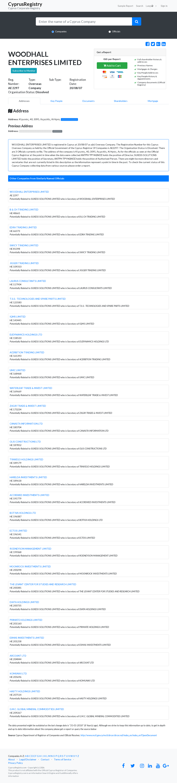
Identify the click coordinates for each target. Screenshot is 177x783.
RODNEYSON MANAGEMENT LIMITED (30, 548)
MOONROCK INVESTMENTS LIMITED (30, 566)
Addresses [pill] (24, 101)
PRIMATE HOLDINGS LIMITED (26, 620)
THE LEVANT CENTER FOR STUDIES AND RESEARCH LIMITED (43, 584)
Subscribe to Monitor (23, 70)
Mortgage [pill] (153, 101)
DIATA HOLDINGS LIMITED (24, 602)
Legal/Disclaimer (27, 759)
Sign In (164, 5)
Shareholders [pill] (120, 101)
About (11, 759)
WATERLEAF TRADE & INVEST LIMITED (31, 388)
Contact (45, 759)
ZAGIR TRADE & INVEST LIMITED (28, 405)
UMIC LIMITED (17, 370)
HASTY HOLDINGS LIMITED (25, 691)
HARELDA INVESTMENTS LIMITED (28, 477)
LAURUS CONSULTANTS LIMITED (28, 281)
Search (139, 5)
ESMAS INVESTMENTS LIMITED (27, 637)
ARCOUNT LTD (18, 655)
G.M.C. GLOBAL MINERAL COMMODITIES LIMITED (37, 709)
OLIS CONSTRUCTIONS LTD (25, 441)
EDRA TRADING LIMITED (23, 227)
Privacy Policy (15, 763)
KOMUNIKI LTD (18, 673)
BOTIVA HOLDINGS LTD (23, 513)
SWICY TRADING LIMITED (24, 245)
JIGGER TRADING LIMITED (24, 263)
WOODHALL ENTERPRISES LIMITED (29, 191)
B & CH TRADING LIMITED (24, 209)
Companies (61, 31)
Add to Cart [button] (113, 65)
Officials (116, 31)
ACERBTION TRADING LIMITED (27, 352)
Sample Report (125, 5)
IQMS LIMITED (18, 316)
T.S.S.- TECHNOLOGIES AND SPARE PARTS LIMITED (38, 298)
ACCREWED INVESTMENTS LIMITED (29, 495)
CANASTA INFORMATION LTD (26, 423)
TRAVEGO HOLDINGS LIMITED (26, 459)
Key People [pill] (56, 101)
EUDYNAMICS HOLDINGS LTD (26, 334)
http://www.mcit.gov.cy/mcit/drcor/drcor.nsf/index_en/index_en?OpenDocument (119, 735)
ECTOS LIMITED (18, 530)
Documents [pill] (88, 101)
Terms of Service (62, 759)
